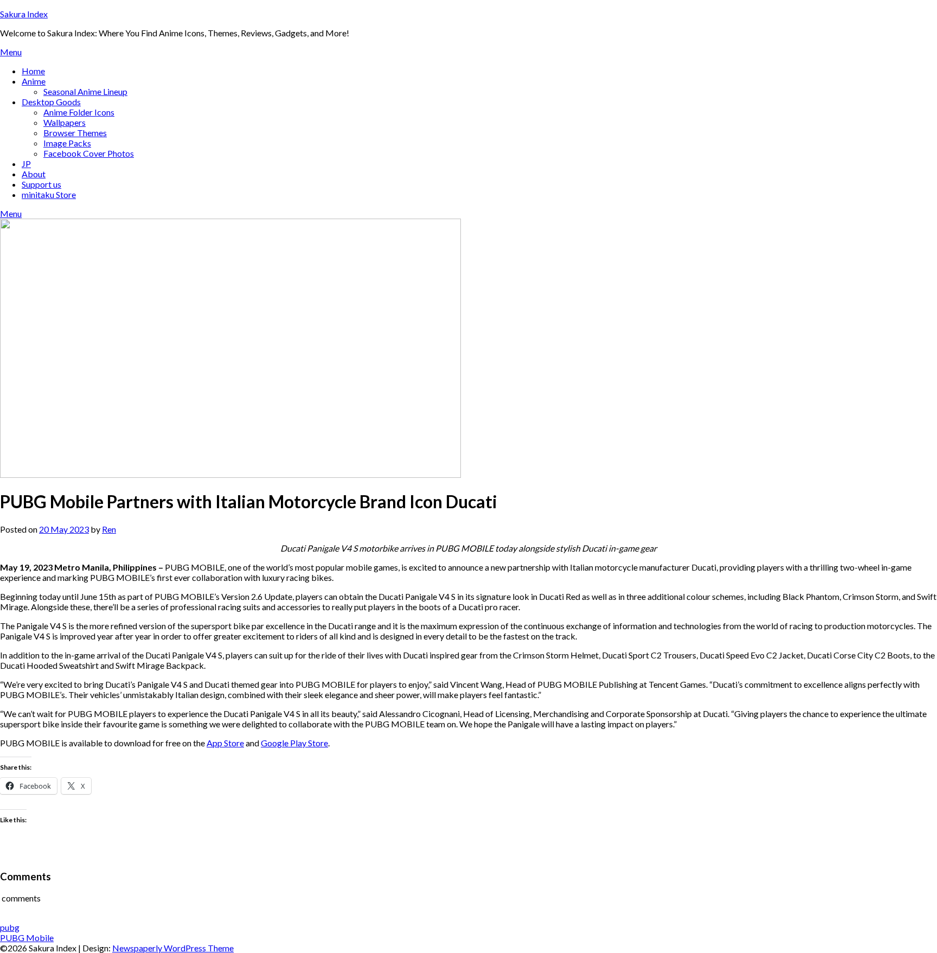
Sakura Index (24, 14)
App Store (225, 743)
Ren (109, 529)
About (34, 174)
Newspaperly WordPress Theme (173, 948)
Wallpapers (64, 122)
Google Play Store (294, 743)
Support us (41, 184)
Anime (34, 81)
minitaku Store (49, 194)
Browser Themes (75, 132)
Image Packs (67, 143)
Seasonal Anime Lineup (85, 91)
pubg (10, 927)
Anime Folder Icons (78, 112)
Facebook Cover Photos (88, 153)
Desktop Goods (51, 102)
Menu (11, 52)
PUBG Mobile (27, 937)
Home (33, 71)
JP (26, 163)
